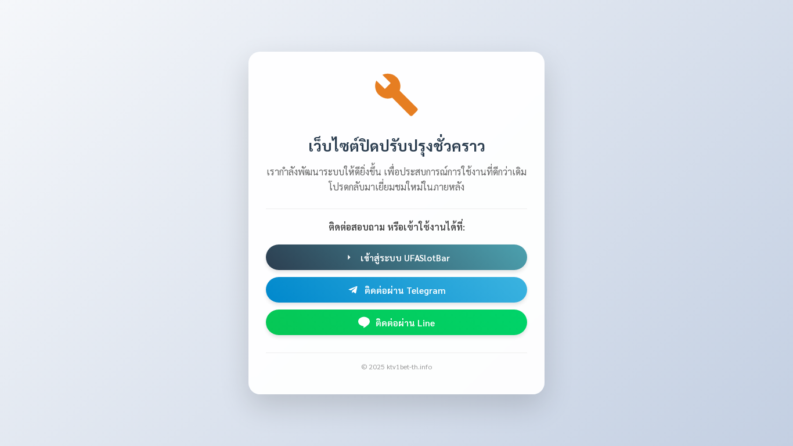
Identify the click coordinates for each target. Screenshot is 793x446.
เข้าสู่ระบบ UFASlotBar (405, 257)
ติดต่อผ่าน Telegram (405, 290)
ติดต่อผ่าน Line (405, 322)
